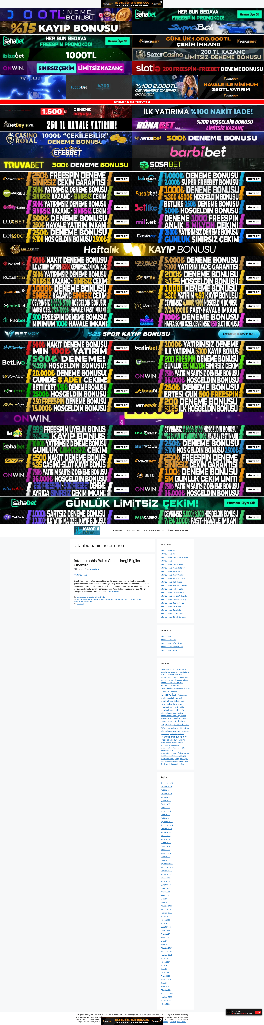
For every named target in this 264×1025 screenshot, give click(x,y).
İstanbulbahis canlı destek (172, 713)
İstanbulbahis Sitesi (169, 650)
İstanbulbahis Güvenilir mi (171, 643)
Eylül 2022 (165, 902)
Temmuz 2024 (167, 825)
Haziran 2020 (166, 997)
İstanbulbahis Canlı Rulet (171, 610)
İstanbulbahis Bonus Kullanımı (173, 568)
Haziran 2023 (166, 871)
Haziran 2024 (166, 829)
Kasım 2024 (166, 811)
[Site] (66, 179)
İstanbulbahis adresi (173, 698)
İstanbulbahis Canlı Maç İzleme (173, 716)
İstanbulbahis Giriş (133, 530)
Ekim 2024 (165, 815)
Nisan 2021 (165, 962)
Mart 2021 (165, 965)
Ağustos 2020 (167, 990)
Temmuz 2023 (167, 867)
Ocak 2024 (165, 846)
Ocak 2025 (165, 804)
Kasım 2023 (166, 853)
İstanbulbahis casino (169, 718)
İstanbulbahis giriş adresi (177, 728)
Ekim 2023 (165, 857)
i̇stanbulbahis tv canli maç (170, 691)
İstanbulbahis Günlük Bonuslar (173, 617)
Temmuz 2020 (167, 994)
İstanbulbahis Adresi (169, 550)
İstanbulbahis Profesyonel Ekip (173, 599)
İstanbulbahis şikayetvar (175, 764)
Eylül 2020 (165, 986)
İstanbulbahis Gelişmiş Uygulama (174, 585)
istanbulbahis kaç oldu (173, 675)
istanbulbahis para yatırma (83, 601)
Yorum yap (80, 604)
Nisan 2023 (165, 878)
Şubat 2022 (166, 927)
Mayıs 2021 (165, 958)
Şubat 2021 (165, 969)
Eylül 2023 (165, 860)
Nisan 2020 (165, 1004)
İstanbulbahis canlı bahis (172, 707)
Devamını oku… (114, 591)
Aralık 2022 (165, 892)
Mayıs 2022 (165, 916)
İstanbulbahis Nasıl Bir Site (178, 530)
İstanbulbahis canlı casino (173, 710)
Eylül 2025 (165, 790)
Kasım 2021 (165, 937)
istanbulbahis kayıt (97, 599)
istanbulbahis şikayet (169, 688)
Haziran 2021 (166, 955)
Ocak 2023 (165, 888)
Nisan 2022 (165, 920)
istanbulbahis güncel (174, 672)
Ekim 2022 (165, 899)
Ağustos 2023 (167, 864)
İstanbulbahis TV (173, 753)
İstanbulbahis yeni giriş (177, 756)
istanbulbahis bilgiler (84, 599)
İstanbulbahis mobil (167, 743)
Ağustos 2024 (167, 822)
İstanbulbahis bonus (171, 704)
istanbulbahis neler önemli (114, 599)
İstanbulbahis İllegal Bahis (171, 571)
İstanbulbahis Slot (168, 751)
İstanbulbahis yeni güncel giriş (175, 758)
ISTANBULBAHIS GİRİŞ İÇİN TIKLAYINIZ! (132, 102)
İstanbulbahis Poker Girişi (171, 606)
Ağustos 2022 (166, 906)
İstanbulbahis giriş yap (170, 731)
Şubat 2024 (166, 843)
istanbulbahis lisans (166, 677)
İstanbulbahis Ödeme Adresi (172, 603)
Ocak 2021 (165, 972)
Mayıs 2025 (165, 797)
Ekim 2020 (165, 983)
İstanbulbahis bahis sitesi (172, 701)
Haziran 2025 (166, 794)
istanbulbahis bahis (168, 669)
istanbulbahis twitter (170, 685)
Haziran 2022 (166, 913)
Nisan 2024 (165, 836)
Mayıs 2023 (166, 874)
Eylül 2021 (165, 944)
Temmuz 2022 (167, 909)
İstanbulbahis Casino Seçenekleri (174, 557)
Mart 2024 (165, 839)
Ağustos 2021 (166, 948)
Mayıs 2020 (166, 1001)
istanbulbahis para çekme (132, 599)
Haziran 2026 (166, 787)
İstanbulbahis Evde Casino (172, 613)
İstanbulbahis (118, 530)
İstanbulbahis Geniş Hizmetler (173, 578)
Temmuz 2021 (167, 951)
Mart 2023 (165, 881)
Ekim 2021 (165, 941)
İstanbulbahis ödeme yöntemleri (169, 761)
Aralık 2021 (165, 934)
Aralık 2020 (165, 976)
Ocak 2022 (165, 930)
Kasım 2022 (166, 895)
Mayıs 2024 (166, 832)
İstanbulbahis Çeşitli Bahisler (173, 592)
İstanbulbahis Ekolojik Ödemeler (174, 596)
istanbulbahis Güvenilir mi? (154, 530)
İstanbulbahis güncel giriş (174, 736)
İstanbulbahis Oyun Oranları (172, 575)
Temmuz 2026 (167, 783)
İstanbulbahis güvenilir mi (173, 740)
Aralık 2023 (165, 850)
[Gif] (132, 249)
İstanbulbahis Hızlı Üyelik (171, 582)
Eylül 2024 (165, 818)
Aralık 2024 (165, 808)
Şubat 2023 (166, 885)
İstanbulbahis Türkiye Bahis (172, 589)
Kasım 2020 (166, 979)
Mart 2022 (165, 923)
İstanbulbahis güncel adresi (177, 734)
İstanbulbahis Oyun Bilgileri (172, 564)
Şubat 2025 (166, 801)
